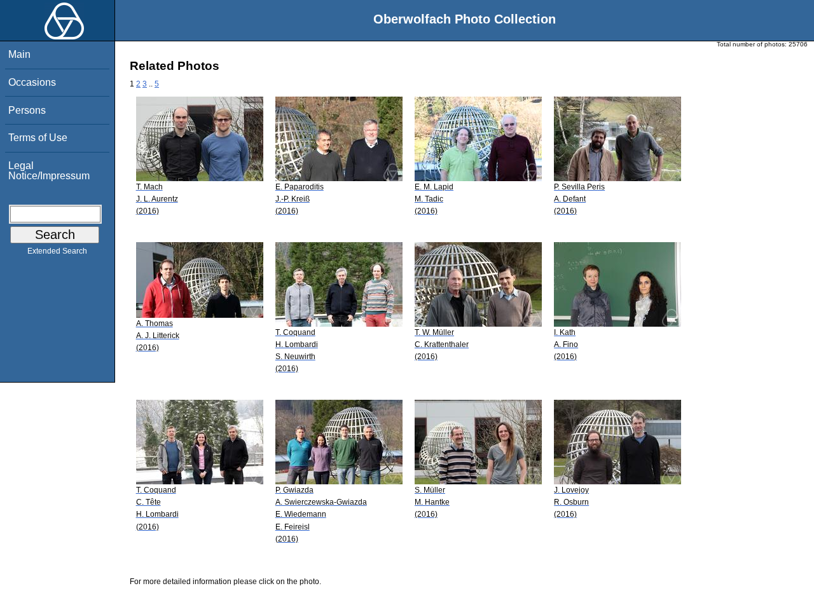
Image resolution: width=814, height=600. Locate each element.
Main (19, 54)
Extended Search (57, 251)
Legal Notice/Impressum (49, 170)
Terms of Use (37, 137)
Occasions (32, 82)
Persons (27, 110)
